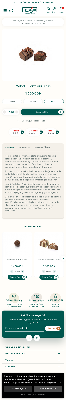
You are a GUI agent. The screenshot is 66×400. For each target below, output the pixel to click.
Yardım (9, 360)
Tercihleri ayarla (18, 389)
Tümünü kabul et (48, 389)
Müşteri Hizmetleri (15, 353)
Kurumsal (10, 366)
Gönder (51, 328)
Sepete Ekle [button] (42, 112)
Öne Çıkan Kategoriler (17, 347)
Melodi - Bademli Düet (49, 259)
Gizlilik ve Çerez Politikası (34, 394)
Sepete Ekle (15, 277)
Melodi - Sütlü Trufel (17, 259)
